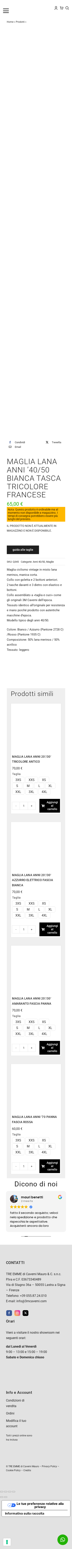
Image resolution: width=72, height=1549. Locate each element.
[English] (8, 4)
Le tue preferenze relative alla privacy (40, 1505)
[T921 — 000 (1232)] (36, 1066)
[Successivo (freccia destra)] (5, 1497)
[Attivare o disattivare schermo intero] (5, 1491)
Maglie (50, 561)
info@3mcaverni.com (31, 1301)
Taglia (16, 774)
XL (50, 786)
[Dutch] (4, 4)
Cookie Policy (13, 1470)
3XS (18, 780)
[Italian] (20, 4)
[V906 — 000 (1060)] (36, 948)
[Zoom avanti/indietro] (1, 1491)
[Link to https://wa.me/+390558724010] (62, 1539)
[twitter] (25, 1313)
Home (10, 21)
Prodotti (20, 21)
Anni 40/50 (39, 561)
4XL (44, 792)
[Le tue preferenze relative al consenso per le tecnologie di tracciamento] (7, 1542)
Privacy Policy (49, 1466)
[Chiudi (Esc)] (13, 1491)
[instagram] (17, 1313)
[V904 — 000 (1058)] (36, 706)
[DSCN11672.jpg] (36, 235)
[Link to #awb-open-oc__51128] (10, 11)
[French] (12, 4)
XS (44, 780)
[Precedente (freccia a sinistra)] (1, 1497)
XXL (18, 792)
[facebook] (9, 1313)
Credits (27, 1470)
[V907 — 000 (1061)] (36, 824)
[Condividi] (9, 1491)
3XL (31, 792)
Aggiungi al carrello (52, 806)
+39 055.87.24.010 (33, 1296)
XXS (32, 780)
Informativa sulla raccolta (24, 1513)
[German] (16, 4)
